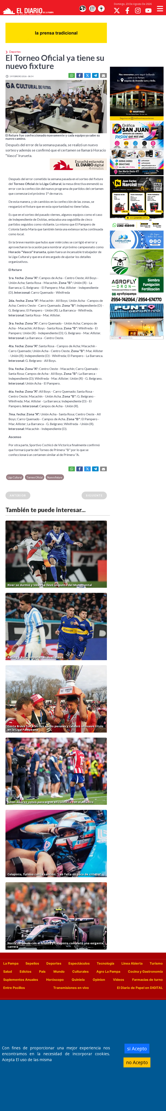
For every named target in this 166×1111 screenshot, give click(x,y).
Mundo (59, 971)
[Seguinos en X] (117, 10)
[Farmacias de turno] (101, 8)
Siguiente (94, 495)
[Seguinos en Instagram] (138, 10)
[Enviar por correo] (103, 75)
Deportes (53, 963)
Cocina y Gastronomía (145, 971)
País (42, 971)
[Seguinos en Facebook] (127, 10)
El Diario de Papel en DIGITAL (140, 988)
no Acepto (137, 1062)
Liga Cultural (15, 477)
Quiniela (78, 980)
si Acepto (137, 1048)
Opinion (99, 980)
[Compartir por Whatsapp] (71, 75)
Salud (7, 971)
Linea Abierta (132, 963)
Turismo (156, 963)
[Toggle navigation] (160, 8)
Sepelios (32, 963)
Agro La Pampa (108, 971)
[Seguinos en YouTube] (148, 10)
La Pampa (10, 963)
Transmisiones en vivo (71, 988)
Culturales (80, 971)
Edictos (25, 971)
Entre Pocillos (14, 988)
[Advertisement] (138, 40)
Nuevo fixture (54, 477)
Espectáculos (79, 963)
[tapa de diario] (92, 8)
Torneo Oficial (35, 477)
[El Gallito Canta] (82, 8)
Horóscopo (55, 980)
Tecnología (105, 963)
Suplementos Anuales (20, 980)
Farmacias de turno (147, 980)
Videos (118, 980)
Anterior (18, 495)
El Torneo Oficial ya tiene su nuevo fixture (54, 62)
